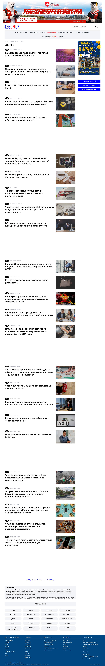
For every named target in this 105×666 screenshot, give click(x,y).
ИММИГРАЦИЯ (51, 32)
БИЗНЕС (25, 32)
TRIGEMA (7, 642)
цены (13, 623)
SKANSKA (7, 646)
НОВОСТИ (18, 32)
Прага (31, 610)
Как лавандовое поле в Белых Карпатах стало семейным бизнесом (26, 54)
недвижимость (67, 619)
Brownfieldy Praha (48, 650)
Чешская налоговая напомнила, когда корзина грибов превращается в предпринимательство (25, 526)
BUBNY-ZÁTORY (28, 646)
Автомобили (49, 614)
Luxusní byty (46, 646)
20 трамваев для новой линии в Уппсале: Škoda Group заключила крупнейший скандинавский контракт (27, 494)
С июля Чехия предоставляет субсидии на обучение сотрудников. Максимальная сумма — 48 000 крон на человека (29, 372)
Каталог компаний (89, 81)
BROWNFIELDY (28, 637)
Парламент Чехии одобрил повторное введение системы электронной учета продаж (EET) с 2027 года (26, 331)
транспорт (67, 623)
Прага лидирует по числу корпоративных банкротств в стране (27, 176)
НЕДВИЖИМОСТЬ (62, 32)
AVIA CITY (27, 653)
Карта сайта (85, 648)
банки (49, 627)
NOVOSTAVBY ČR (47, 637)
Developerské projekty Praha (50, 640)
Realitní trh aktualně (48, 644)
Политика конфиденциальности (90, 644)
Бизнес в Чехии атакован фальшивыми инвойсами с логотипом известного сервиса (29, 403)
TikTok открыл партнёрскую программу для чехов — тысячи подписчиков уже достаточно (28, 542)
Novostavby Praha (48, 642)
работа (31, 619)
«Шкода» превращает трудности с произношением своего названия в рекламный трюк (24, 193)
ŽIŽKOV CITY (27, 644)
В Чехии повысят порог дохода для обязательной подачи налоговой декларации (29, 313)
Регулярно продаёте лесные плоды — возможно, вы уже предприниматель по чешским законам (26, 299)
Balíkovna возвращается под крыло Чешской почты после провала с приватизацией (29, 102)
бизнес (49, 623)
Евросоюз (49, 619)
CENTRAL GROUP (9, 640)
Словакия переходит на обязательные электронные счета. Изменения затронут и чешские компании (28, 71)
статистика (67, 627)
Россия (67, 610)
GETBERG (7, 650)
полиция (49, 610)
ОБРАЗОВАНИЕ (33, 32)
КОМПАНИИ (86, 32)
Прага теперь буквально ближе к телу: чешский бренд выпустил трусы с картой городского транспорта (27, 161)
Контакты (85, 646)
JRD (6, 653)
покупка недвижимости (13, 628)
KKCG (6, 655)
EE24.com (65, 646)
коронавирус (31, 614)
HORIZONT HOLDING (9, 651)
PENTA (6, 644)
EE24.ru (65, 644)
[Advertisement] (40, 140)
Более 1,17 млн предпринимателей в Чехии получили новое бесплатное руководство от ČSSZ (29, 266)
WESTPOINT (27, 655)
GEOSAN (7, 648)
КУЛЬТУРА (43, 32)
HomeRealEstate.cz (67, 642)
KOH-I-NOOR (27, 650)
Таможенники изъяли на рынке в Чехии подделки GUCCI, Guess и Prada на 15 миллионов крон (26, 478)
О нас (84, 640)
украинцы (31, 627)
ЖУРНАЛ (78, 32)
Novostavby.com (66, 640)
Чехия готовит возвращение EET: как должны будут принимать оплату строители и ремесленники (29, 209)
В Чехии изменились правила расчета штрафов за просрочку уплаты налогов (26, 224)
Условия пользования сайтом (89, 642)
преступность (67, 614)
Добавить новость (89, 85)
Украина (13, 614)
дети (13, 619)
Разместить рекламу (89, 90)
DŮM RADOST (28, 657)
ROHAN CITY (27, 640)
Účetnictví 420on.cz (67, 650)
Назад (29, 580)
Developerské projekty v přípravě (51, 648)
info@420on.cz (86, 654)
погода (31, 623)
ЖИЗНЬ (61, 37)
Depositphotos (66, 648)
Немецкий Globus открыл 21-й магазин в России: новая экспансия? (25, 118)
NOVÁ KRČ (27, 651)
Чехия (13, 610)
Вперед (51, 580)
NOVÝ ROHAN (28, 648)
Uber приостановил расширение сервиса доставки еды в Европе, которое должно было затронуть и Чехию (27, 510)
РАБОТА (72, 32)
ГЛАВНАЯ (7, 41)
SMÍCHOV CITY (28, 642)
